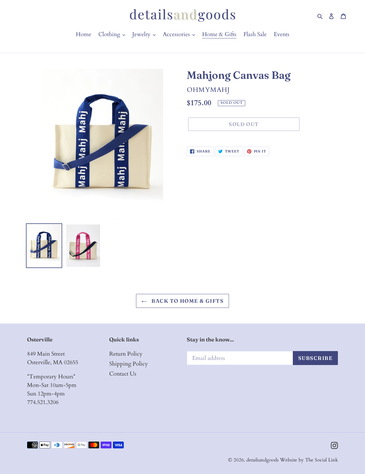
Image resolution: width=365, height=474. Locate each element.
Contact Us (122, 374)
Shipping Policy (128, 364)
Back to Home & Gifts (187, 301)
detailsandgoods (262, 460)
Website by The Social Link (309, 460)
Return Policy (126, 354)
